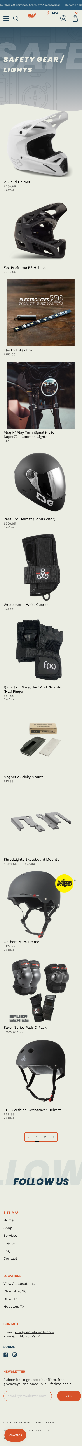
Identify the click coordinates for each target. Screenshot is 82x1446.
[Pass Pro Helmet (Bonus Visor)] (41, 481)
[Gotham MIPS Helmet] (41, 904)
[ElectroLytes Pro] (41, 312)
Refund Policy (39, 1430)
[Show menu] (6, 18)
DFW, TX (10, 1299)
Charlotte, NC (15, 1291)
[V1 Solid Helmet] (41, 144)
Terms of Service (46, 1422)
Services (10, 1235)
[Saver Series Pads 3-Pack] (41, 990)
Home (8, 1220)
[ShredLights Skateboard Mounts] (41, 822)
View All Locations (19, 1283)
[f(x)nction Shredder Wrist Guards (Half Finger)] (41, 649)
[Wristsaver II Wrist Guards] (41, 567)
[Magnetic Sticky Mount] (41, 739)
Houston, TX (13, 1306)
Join (69, 1396)
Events (9, 1243)
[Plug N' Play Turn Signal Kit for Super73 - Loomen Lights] (41, 395)
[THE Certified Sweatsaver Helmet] (41, 1072)
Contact (10, 1258)
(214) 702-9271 (28, 1336)
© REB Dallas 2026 (16, 1422)
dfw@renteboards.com (34, 1332)
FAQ (6, 1251)
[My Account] (63, 18)
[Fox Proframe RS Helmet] (41, 230)
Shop (7, 1228)
